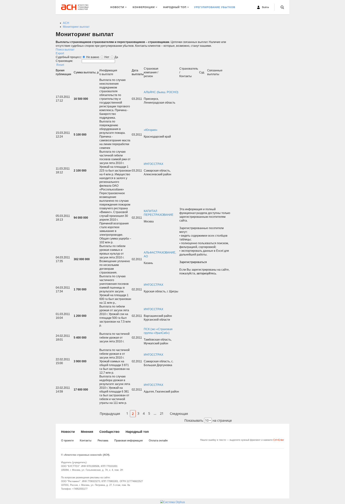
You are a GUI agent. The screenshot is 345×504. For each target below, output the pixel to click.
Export (60, 53)
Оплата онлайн (158, 440)
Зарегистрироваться (193, 262)
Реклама (103, 440)
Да (116, 57)
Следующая (179, 413)
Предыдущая (110, 413)
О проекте (67, 440)
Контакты (85, 440)
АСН (66, 22)
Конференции (144, 7)
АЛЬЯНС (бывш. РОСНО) (161, 92)
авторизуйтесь (206, 273)
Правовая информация (128, 440)
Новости (117, 7)
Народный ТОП (174, 7)
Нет (106, 57)
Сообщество (109, 432)
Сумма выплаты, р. (86, 72)
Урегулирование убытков (214, 7)
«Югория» (150, 129)
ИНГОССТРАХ (153, 163)
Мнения (87, 432)
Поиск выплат (65, 49)
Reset (60, 64)
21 (162, 413)
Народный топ (137, 432)
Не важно (92, 57)
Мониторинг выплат (76, 26)
